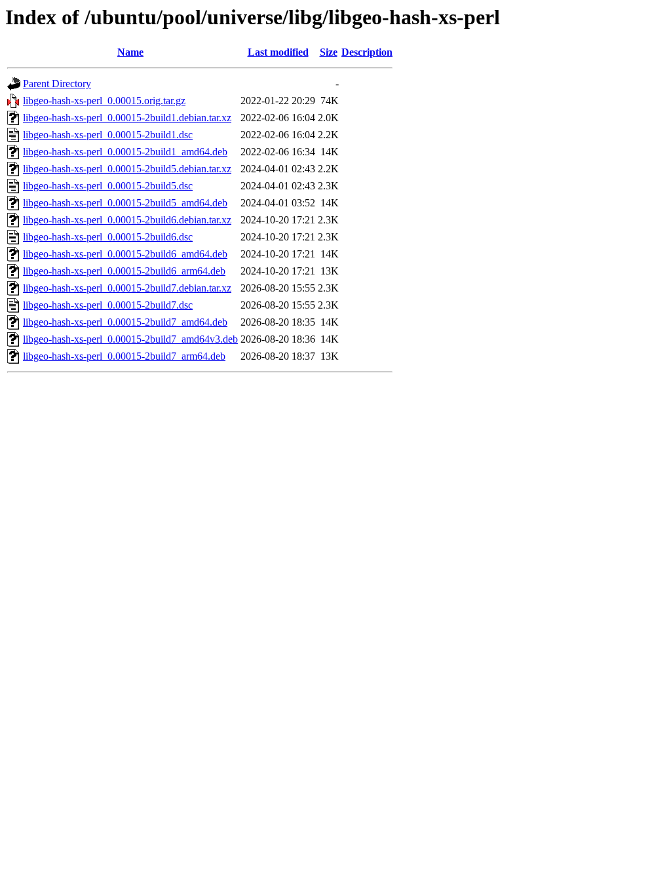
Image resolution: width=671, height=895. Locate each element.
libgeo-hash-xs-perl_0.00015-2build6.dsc (108, 236)
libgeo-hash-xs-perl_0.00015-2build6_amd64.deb (125, 253)
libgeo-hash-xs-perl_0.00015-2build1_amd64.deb (125, 151)
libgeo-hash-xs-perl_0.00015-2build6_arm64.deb (124, 270)
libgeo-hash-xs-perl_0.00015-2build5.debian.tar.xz (127, 168)
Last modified (278, 52)
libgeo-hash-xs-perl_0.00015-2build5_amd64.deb (125, 202)
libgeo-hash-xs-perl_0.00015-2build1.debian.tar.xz (127, 117)
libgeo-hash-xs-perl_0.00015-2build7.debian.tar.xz (127, 288)
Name (130, 52)
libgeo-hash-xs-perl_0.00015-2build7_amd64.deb (125, 322)
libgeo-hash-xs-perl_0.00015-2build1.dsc (108, 134)
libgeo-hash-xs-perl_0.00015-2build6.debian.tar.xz (127, 219)
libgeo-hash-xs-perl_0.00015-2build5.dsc (108, 185)
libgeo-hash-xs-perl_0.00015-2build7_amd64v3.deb (130, 339)
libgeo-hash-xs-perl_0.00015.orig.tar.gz (104, 100)
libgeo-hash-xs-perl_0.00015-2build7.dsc (108, 305)
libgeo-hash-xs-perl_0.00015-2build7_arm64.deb (124, 356)
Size (328, 52)
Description (367, 52)
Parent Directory (57, 83)
